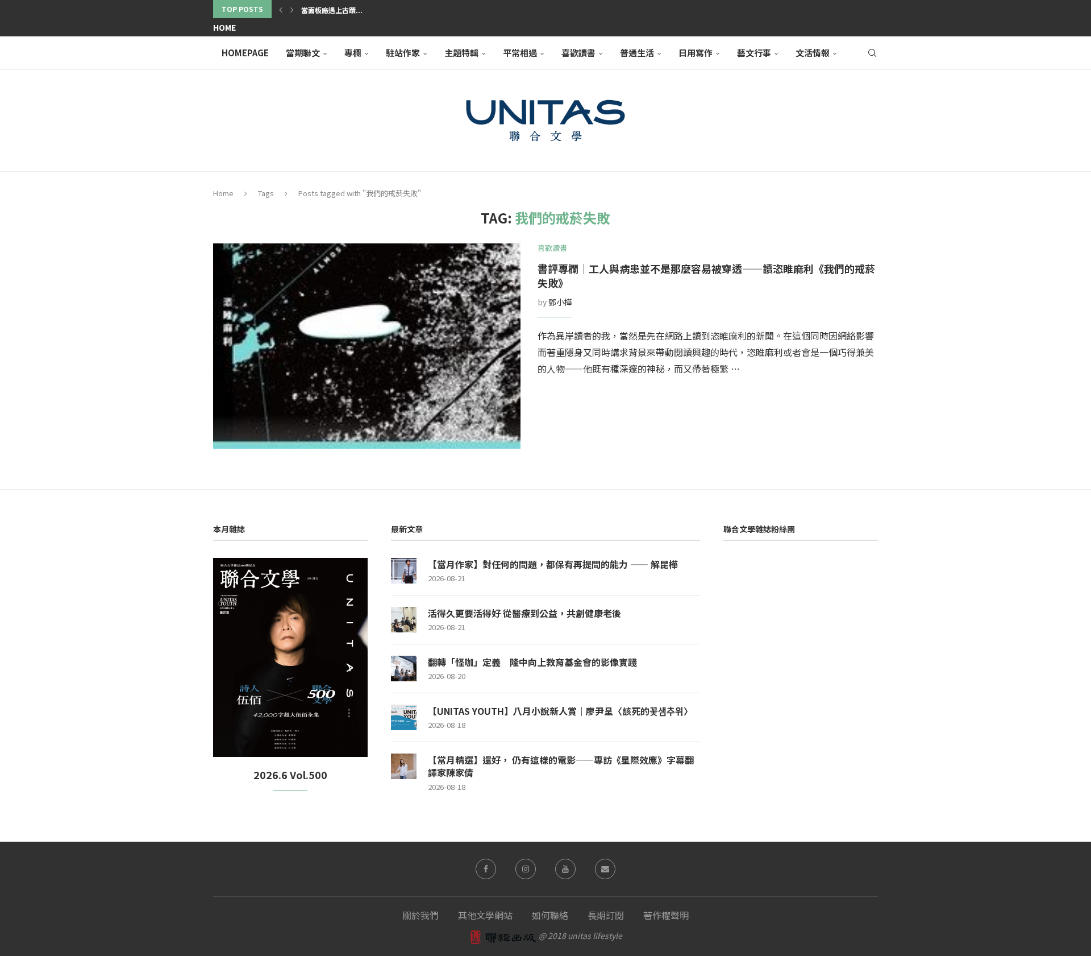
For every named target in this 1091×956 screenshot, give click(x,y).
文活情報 (813, 53)
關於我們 (420, 915)
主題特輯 (461, 53)
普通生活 (637, 53)
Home (224, 27)
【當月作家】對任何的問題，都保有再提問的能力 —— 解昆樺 (553, 564)
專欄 (352, 53)
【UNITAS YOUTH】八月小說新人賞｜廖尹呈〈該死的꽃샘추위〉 (560, 711)
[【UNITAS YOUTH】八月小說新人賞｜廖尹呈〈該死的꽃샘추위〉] (404, 717)
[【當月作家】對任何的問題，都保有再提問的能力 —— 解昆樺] (404, 570)
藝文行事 (754, 53)
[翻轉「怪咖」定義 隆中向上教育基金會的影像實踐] (404, 668)
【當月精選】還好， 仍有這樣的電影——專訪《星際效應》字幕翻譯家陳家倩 (561, 766)
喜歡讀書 (578, 53)
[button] (280, 9)
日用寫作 (695, 53)
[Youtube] (565, 869)
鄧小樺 (560, 302)
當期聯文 (303, 53)
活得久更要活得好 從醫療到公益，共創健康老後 (524, 613)
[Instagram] (525, 869)
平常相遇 (520, 53)
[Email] (605, 869)
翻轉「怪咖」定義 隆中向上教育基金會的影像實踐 (532, 662)
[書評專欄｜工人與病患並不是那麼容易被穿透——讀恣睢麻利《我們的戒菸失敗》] (366, 346)
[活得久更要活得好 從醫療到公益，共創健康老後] (404, 619)
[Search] (872, 52)
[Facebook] (486, 869)
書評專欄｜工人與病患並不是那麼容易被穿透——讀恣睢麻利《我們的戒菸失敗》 (706, 275)
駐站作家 (403, 53)
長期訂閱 (606, 915)
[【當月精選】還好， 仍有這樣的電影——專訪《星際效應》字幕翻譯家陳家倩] (404, 766)
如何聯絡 (550, 915)
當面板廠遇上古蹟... (332, 10)
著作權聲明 (666, 915)
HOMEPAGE (245, 53)
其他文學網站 (485, 915)
